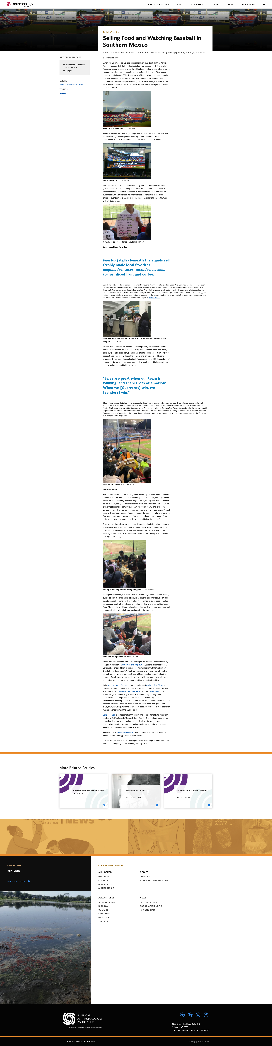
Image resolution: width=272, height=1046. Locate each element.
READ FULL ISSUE (16, 881)
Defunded (104, 876)
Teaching (104, 921)
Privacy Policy (203, 1041)
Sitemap (192, 1041)
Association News (151, 906)
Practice (103, 917)
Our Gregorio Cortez (135, 790)
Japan (138, 691)
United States (154, 691)
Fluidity (103, 880)
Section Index (148, 902)
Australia (122, 691)
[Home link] (82, 1020)
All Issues (105, 872)
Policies (145, 876)
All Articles (198, 4)
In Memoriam (147, 909)
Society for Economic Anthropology (71, 84)
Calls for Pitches (159, 4)
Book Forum (248, 4)
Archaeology (106, 902)
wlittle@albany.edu (125, 732)
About (217, 4)
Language (104, 913)
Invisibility (105, 884)
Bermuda (131, 691)
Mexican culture (154, 297)
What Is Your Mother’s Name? (192, 790)
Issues (180, 4)
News (231, 4)
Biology (63, 93)
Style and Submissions (154, 880)
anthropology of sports (117, 685)
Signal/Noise (106, 888)
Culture (103, 909)
